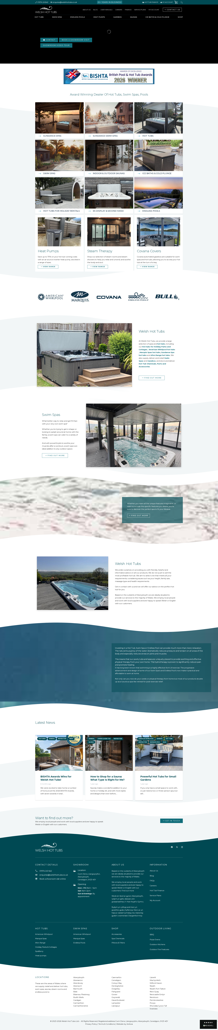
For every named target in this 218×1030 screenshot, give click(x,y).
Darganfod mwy (135, 916)
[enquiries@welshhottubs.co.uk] (37, 875)
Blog (152, 876)
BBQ (152, 934)
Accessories (117, 934)
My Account (155, 900)
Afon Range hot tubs (160, 355)
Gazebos (151, 361)
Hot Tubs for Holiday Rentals (61, 211)
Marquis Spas (41, 938)
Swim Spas (49, 173)
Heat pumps (40, 955)
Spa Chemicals (118, 938)
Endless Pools (151, 211)
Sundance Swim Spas (105, 136)
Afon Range (40, 943)
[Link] (59, 243)
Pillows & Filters (118, 943)
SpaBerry (39, 951)
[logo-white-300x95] (46, 9)
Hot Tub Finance (157, 890)
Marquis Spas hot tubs (150, 352)
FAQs (152, 881)
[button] (208, 1024)
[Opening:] (75, 885)
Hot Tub (131, 648)
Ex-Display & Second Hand (108, 211)
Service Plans (155, 895)
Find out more (128, 891)
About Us (154, 871)
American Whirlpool (44, 934)
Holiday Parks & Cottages (46, 947)
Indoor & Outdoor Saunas (109, 173)
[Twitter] (177, 847)
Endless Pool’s (170, 670)
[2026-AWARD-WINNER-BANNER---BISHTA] (109, 76)
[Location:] (75, 871)
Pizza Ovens (155, 939)
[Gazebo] (158, 243)
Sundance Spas (52, 136)
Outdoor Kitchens (157, 944)
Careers (153, 886)
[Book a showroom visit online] (37, 878)
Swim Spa (140, 648)
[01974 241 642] (37, 871)
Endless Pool (153, 648)
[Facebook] (172, 847)
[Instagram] (182, 847)
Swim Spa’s (155, 670)
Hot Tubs (148, 136)
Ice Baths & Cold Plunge (156, 173)
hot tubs (161, 344)
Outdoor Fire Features (159, 949)
